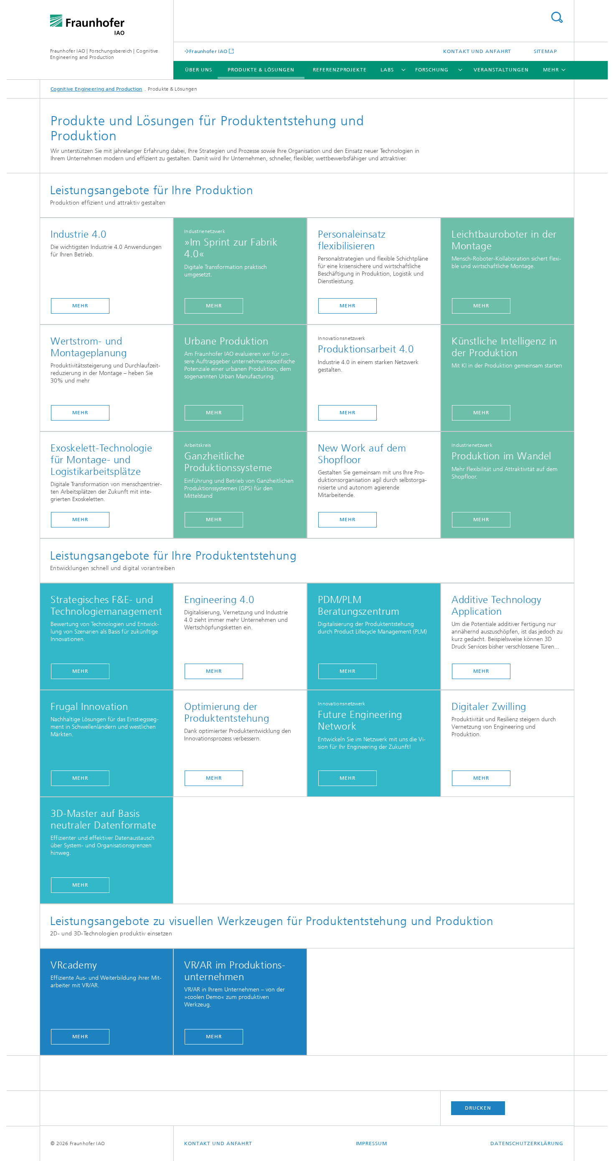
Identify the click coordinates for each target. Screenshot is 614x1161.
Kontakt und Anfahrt (477, 51)
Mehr (214, 306)
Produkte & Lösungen (261, 70)
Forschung (431, 70)
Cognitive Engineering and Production (96, 89)
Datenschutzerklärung (526, 1143)
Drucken (478, 1108)
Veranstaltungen (501, 70)
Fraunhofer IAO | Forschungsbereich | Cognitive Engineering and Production (104, 54)
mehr (80, 306)
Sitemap (545, 51)
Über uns (198, 70)
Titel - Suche (556, 17)
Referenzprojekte (339, 70)
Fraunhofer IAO (208, 51)
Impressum (371, 1143)
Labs (387, 70)
